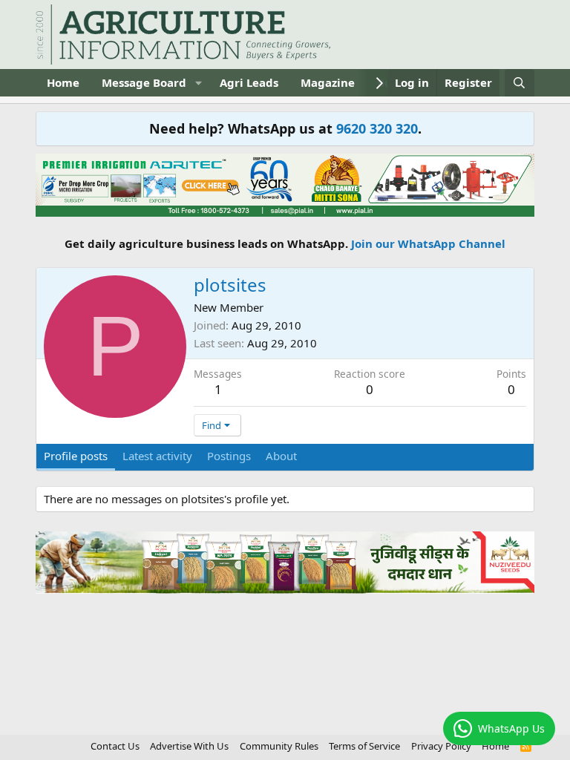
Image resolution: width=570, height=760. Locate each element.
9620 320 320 (377, 128)
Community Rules (279, 746)
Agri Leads (249, 82)
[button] (198, 82)
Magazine (328, 82)
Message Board (144, 82)
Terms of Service (364, 746)
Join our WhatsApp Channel (428, 243)
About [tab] (281, 455)
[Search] (519, 82)
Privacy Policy (441, 746)
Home (63, 82)
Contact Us (115, 746)
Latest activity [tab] (157, 455)
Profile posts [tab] (76, 455)
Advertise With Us (189, 746)
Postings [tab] (229, 455)
